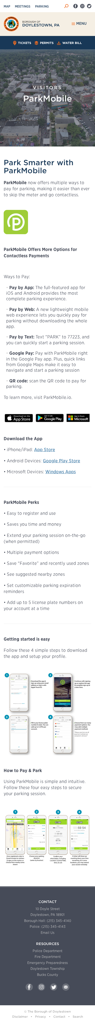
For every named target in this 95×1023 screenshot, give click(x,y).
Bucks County (47, 975)
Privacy (40, 1016)
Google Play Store (61, 460)
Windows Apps (60, 471)
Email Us (47, 933)
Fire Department (48, 957)
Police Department (47, 951)
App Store (44, 449)
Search (78, 1016)
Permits (46, 43)
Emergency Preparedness (47, 963)
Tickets (24, 43)
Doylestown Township (47, 969)
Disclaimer (20, 1016)
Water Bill (71, 43)
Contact (59, 1016)
